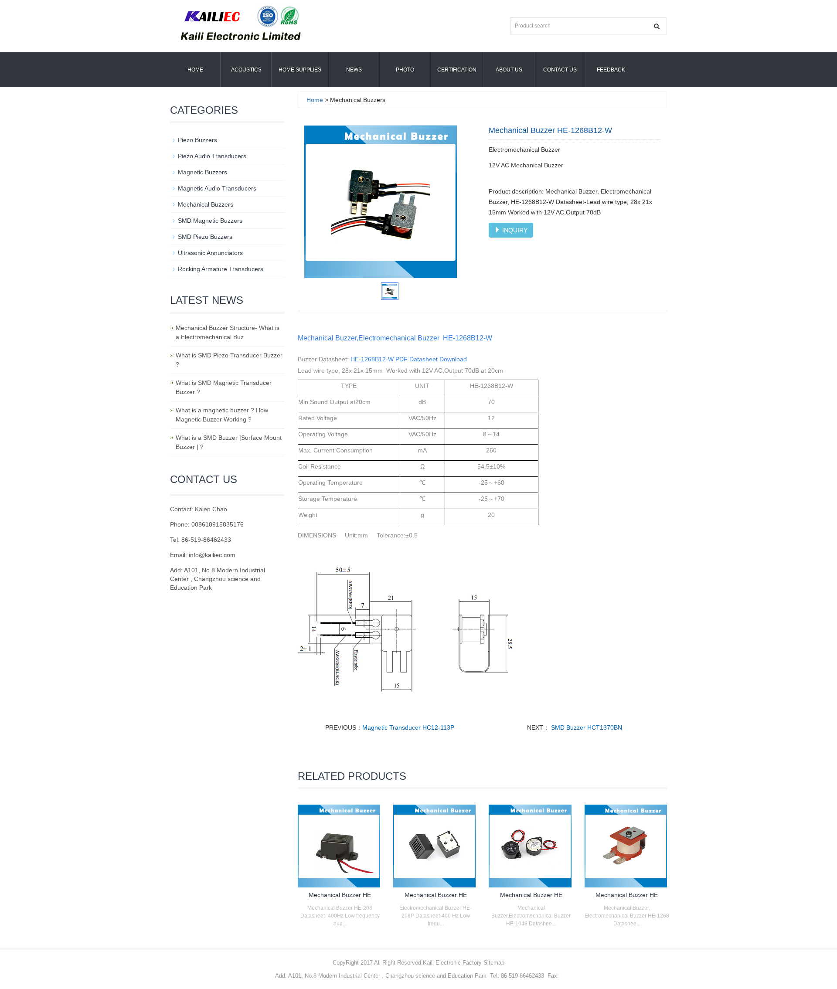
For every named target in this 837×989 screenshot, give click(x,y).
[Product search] (657, 26)
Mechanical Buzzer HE (340, 894)
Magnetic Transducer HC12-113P (408, 727)
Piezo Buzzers (197, 139)
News (354, 70)
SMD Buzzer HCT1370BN (585, 727)
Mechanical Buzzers (205, 204)
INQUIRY (513, 230)
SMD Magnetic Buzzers (210, 220)
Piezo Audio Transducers (212, 156)
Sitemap (493, 962)
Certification (456, 70)
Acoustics (246, 70)
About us (509, 70)
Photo (405, 70)
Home (195, 70)
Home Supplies (300, 70)
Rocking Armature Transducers (220, 268)
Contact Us (560, 70)
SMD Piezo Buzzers (205, 236)
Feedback (611, 70)
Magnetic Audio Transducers (217, 188)
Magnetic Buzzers (202, 172)
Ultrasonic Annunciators (210, 252)
